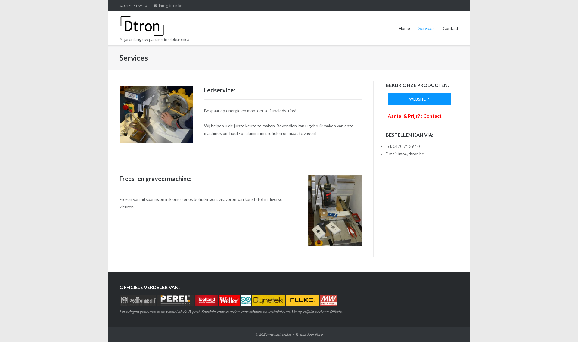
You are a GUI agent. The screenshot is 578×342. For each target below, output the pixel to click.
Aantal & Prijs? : (415, 116)
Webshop (419, 99)
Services (426, 28)
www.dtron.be (279, 334)
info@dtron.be (170, 5)
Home (404, 28)
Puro (319, 334)
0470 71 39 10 (135, 5)
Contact (450, 28)
